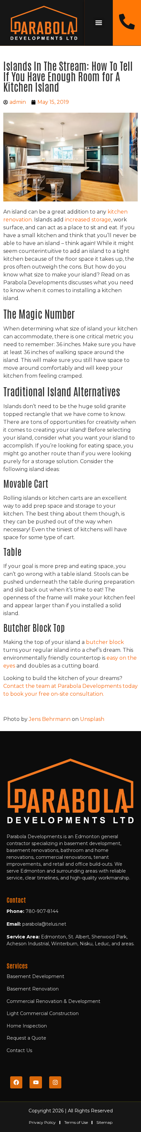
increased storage (88, 220)
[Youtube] (36, 1082)
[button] (98, 22)
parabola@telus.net (44, 924)
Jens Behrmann (49, 719)
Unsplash (92, 719)
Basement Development (35, 976)
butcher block (105, 642)
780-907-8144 (42, 911)
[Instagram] (55, 1082)
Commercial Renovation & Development (53, 1001)
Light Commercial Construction (43, 1013)
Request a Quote (26, 1038)
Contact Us (19, 1050)
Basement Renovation (33, 989)
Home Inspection (27, 1026)
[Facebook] (16, 1082)
